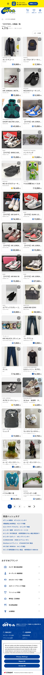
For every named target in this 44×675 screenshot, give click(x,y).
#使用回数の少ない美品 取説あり (29, 533)
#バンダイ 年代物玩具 (10, 533)
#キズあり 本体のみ (9, 546)
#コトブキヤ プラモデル (11, 527)
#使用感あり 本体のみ (31, 550)
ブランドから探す (8, 638)
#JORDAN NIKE (8, 540)
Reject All (22, 661)
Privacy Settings (22, 657)
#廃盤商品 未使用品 (9, 524)
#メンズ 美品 (21, 546)
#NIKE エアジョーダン (22, 540)
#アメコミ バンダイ (20, 520)
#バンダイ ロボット (9, 537)
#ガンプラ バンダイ (23, 537)
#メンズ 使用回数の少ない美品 (13, 550)
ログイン (25, 638)
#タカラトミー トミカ (21, 530)
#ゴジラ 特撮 (21, 524)
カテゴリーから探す (8, 635)
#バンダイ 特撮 (25, 527)
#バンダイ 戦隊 (8, 530)
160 (29, 506)
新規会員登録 (26, 635)
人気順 (39, 33)
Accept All (22, 666)
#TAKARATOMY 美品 (26, 543)
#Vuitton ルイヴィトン (10, 543)
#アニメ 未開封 (8, 520)
